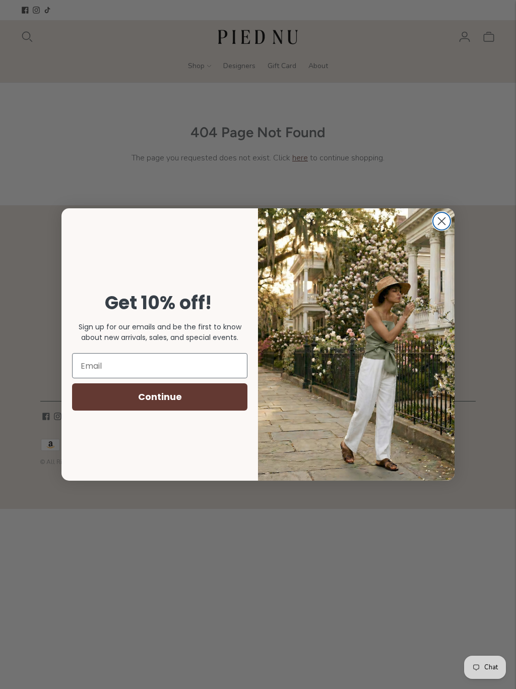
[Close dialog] (441, 221)
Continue (160, 396)
